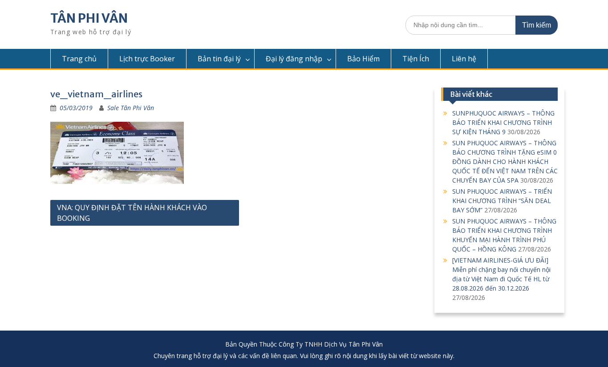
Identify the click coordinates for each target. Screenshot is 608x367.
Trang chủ (79, 59)
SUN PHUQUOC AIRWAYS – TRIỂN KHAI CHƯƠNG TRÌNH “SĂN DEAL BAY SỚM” (502, 200)
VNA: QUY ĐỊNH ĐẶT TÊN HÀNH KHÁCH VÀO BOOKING (132, 213)
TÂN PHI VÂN (89, 18)
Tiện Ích (415, 59)
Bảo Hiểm (363, 59)
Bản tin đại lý (219, 59)
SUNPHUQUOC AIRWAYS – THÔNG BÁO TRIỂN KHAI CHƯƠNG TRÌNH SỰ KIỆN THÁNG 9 (503, 122)
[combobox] (481, 25)
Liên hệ (464, 59)
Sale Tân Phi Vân (130, 108)
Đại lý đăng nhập (294, 59)
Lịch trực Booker (147, 59)
